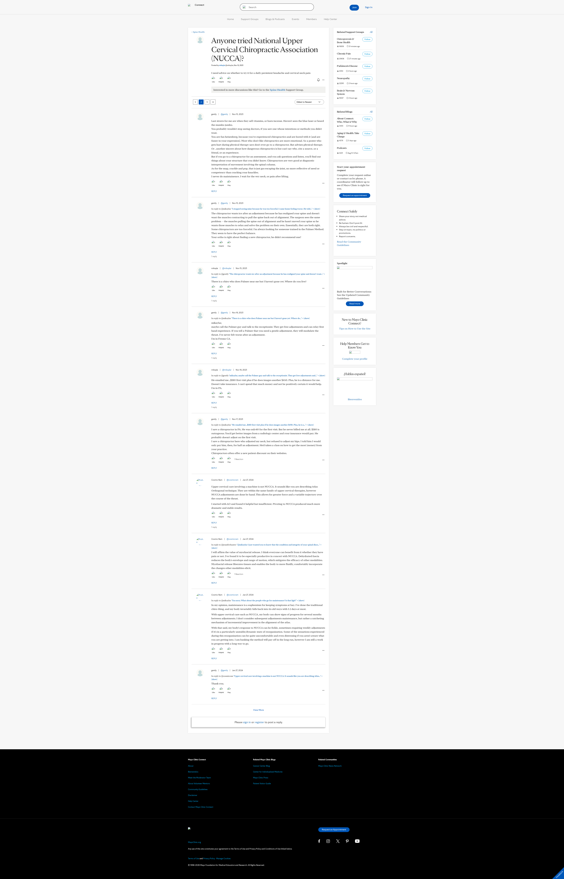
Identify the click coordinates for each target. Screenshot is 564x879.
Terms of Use (193, 858)
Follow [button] (367, 39)
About (190, 766)
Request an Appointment (334, 829)
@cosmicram (232, 480)
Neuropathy (343, 78)
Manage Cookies (223, 858)
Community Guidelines (198, 789)
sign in (247, 722)
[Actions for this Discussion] (323, 80)
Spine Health (198, 32)
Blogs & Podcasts (275, 19)
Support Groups (249, 19)
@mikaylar (226, 268)
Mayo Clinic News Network (330, 766)
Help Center (330, 19)
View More (258, 709)
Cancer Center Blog (261, 766)
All (371, 31)
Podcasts (342, 147)
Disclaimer (192, 795)
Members (311, 19)
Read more (354, 303)
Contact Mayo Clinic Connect (200, 807)
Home (230, 19)
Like (213, 82)
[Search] (243, 7)
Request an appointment (355, 195)
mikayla (226, 65)
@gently (224, 114)
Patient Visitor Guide (262, 783)
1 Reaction (238, 459)
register (259, 722)
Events (295, 19)
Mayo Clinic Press (260, 777)
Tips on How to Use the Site (354, 328)
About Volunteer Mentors (199, 783)
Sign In (368, 7)
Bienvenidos (355, 399)
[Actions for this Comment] (323, 183)
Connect (199, 4)
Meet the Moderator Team (199, 777)
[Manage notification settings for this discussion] (318, 79)
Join (354, 7)
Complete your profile (354, 358)
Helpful (221, 82)
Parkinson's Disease (347, 65)
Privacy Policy (209, 858)
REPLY (214, 191)
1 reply (214, 256)
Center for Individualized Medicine (267, 772)
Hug (229, 82)
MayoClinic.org (194, 842)
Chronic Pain (344, 53)
